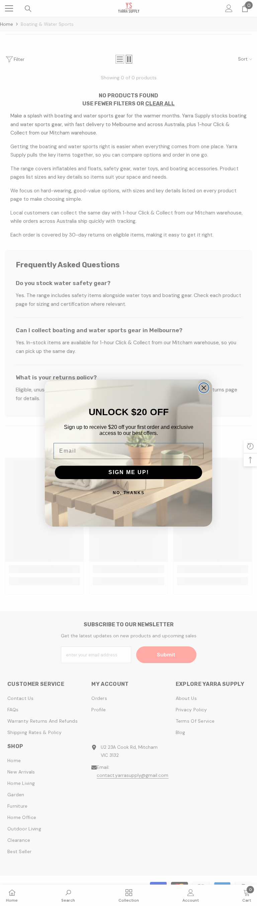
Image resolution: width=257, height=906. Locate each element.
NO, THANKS (129, 492)
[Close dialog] (204, 388)
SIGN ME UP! (128, 472)
